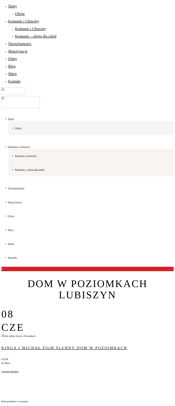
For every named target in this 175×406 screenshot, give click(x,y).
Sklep (12, 74)
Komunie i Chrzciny (23, 21)
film (4, 359)
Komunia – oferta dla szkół (35, 36)
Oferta (20, 13)
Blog (12, 66)
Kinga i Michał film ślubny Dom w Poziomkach (64, 348)
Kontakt (14, 81)
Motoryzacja (17, 51)
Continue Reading (10, 371)
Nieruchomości (19, 43)
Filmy (12, 58)
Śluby (12, 6)
